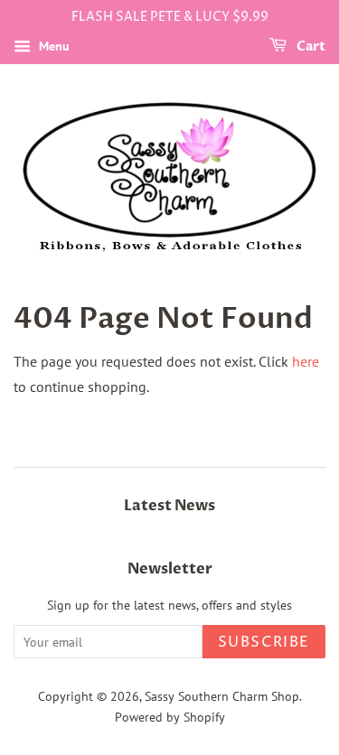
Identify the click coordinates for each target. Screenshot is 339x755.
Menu (52, 46)
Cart (309, 46)
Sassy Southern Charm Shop (222, 696)
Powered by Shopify (170, 717)
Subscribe (264, 642)
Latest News (169, 506)
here (305, 361)
